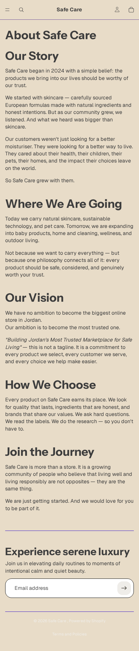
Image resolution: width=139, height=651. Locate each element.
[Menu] (7, 9)
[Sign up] (124, 588)
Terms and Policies (69, 634)
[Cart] (131, 10)
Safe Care (57, 620)
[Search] (21, 10)
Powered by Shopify (87, 620)
